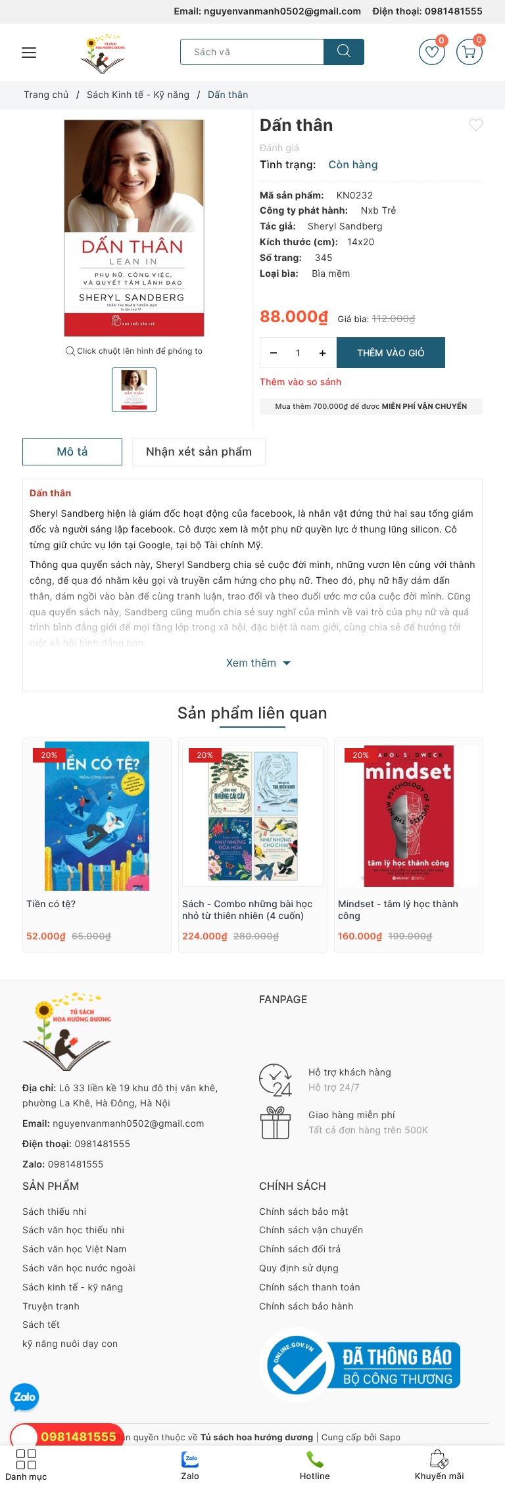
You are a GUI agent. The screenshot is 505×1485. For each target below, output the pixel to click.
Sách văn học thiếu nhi (73, 1230)
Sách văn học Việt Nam (74, 1249)
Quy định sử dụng (299, 1268)
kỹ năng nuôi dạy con (70, 1344)
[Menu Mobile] (29, 51)
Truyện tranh (51, 1306)
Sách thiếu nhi (54, 1211)
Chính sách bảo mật (304, 1211)
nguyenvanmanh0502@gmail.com (282, 11)
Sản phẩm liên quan (252, 712)
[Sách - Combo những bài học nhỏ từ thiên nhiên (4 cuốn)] (253, 816)
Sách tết (41, 1325)
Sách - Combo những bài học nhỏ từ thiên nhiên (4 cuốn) (247, 910)
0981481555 (454, 11)
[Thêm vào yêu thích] (476, 124)
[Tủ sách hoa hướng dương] (102, 54)
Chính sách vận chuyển (311, 1230)
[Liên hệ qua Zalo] (24, 1398)
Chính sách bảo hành (306, 1306)
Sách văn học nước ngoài (78, 1268)
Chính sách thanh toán (309, 1287)
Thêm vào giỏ (391, 352)
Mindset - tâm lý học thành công (398, 910)
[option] (134, 228)
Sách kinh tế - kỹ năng (72, 1287)
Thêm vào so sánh (301, 382)
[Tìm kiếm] (344, 52)
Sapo (389, 1437)
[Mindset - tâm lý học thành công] (408, 816)
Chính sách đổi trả (300, 1249)
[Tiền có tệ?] (97, 816)
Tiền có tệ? (51, 904)
